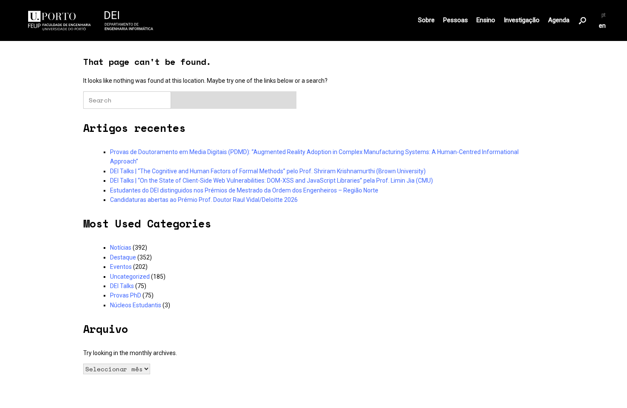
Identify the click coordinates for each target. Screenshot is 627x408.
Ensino (485, 20)
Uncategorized (130, 276)
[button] (582, 20)
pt (603, 14)
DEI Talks (122, 286)
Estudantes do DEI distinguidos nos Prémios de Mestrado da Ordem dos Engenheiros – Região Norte (244, 190)
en (602, 26)
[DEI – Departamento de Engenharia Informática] (91, 20)
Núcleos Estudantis (135, 305)
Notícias (120, 247)
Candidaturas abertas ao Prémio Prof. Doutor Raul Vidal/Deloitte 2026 (204, 199)
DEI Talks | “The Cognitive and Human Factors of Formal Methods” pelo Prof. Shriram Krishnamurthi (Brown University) (268, 171)
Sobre (426, 20)
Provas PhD (125, 295)
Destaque (123, 257)
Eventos (121, 266)
